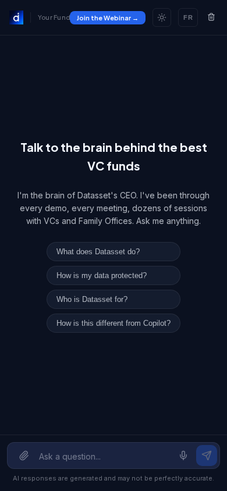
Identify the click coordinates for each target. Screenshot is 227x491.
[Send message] (206, 455)
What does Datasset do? (98, 251)
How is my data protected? (101, 275)
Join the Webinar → (108, 18)
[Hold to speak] (183, 455)
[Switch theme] (161, 17)
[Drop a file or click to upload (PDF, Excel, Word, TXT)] (23, 455)
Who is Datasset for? (91, 299)
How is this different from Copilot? (113, 323)
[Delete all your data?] (211, 17)
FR (188, 17)
